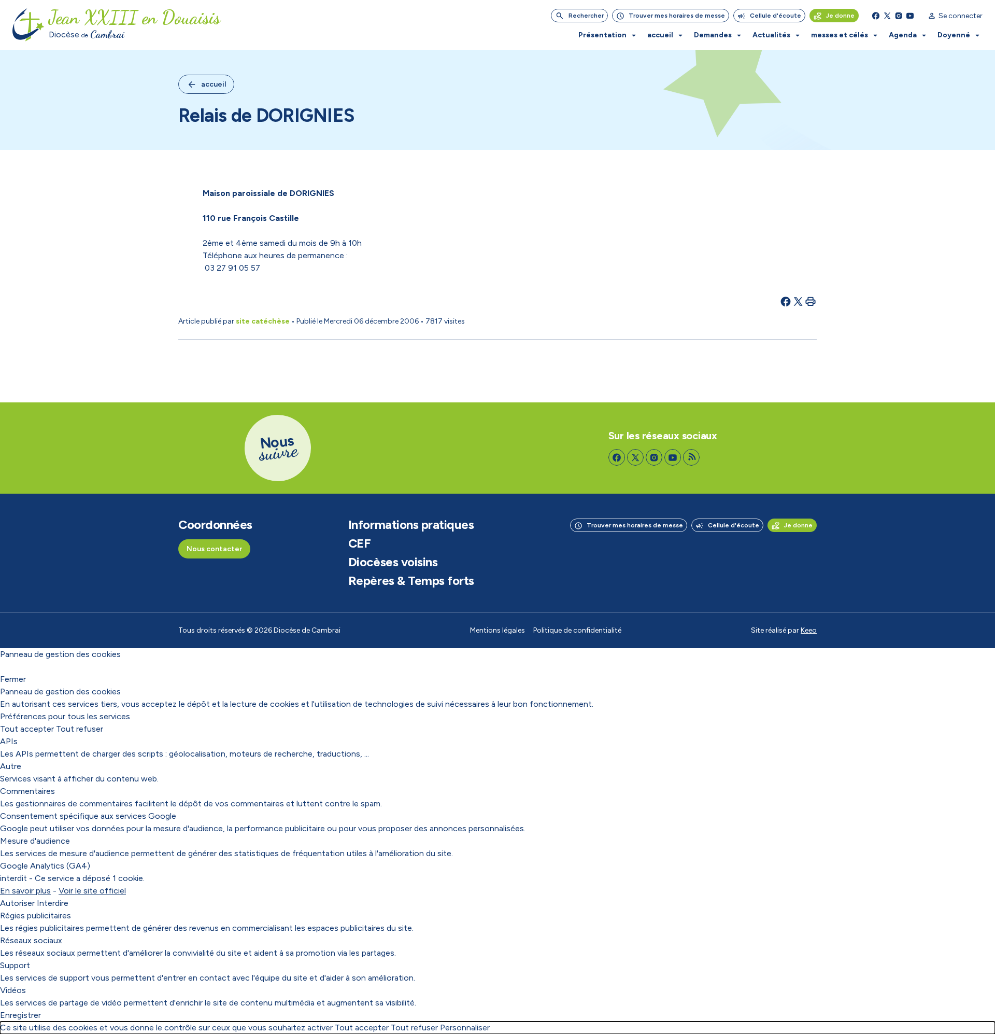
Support (15, 965)
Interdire (52, 903)
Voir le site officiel (92, 891)
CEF (359, 543)
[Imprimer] (810, 301)
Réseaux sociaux (31, 940)
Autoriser (17, 903)
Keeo (809, 630)
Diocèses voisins (392, 562)
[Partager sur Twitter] (798, 301)
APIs (9, 741)
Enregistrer (20, 1015)
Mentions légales (497, 630)
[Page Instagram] (898, 15)
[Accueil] (28, 24)
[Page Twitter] (887, 15)
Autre (10, 766)
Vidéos (13, 990)
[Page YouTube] (910, 15)
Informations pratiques (411, 525)
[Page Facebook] (875, 15)
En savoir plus (25, 891)
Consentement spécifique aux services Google (88, 816)
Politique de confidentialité (577, 630)
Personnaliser (465, 1027)
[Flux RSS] (691, 457)
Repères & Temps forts (411, 581)
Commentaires (27, 791)
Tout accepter (27, 729)
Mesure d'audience (35, 841)
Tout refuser (79, 729)
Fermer (13, 679)
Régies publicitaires (35, 915)
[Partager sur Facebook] (785, 301)
